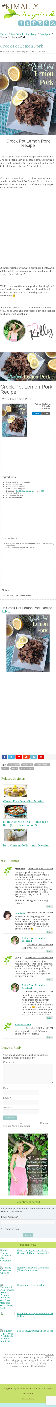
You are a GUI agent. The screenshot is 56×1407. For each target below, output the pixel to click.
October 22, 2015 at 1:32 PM (40, 868)
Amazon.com (17, 1365)
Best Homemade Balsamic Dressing (26, 845)
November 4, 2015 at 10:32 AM (39, 957)
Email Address (9, 1216)
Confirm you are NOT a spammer (26, 1124)
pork (14, 768)
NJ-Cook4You (23, 1024)
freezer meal (42, 765)
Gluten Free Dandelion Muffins (23, 801)
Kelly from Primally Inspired (16, 51)
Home (3, 34)
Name (7, 1088)
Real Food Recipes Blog (23, 34)
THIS (42, 491)
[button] (36, 413)
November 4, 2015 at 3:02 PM (39, 991)
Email (7, 1097)
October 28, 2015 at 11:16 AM (40, 944)
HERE (5, 611)
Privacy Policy (28, 1399)
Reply (49, 906)
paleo (5, 768)
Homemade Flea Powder (30, 1285)
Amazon (49, 1354)
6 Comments (41, 51)
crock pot (14, 765)
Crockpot (45, 34)
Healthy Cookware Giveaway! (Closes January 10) (33, 1269)
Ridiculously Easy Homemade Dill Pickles (35, 1314)
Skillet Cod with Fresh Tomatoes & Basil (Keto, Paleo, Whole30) (26, 823)
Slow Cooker (27, 768)
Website (7, 1107)
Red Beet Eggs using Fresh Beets (35, 1330)
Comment (8, 1062)
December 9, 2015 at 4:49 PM (39, 1028)
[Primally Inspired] (28, 10)
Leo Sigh (20, 912)
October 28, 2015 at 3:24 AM (40, 912)
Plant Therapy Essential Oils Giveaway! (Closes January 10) (33, 1251)
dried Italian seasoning (25, 491)
